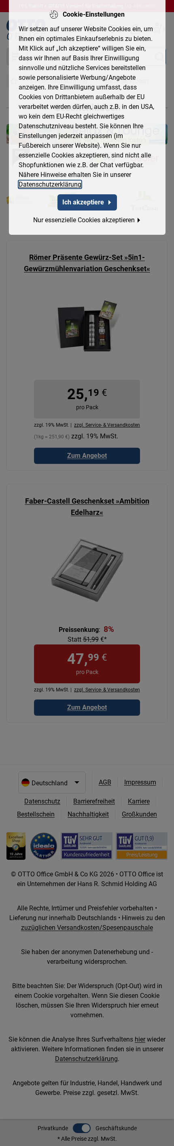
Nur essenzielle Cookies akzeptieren (84, 220)
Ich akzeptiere (83, 202)
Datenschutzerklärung (50, 184)
